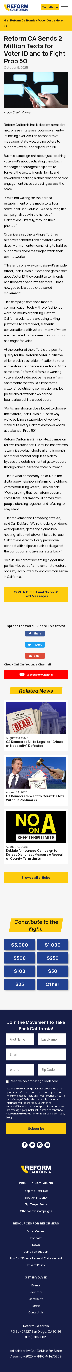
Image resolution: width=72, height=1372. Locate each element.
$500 (19, 958)
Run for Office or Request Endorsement (36, 1258)
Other (52, 984)
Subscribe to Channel (36, 674)
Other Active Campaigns (36, 1211)
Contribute (50, 7)
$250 (53, 958)
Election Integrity (36, 1197)
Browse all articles (36, 877)
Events (36, 1285)
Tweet (35, 644)
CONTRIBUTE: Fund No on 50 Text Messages (36, 594)
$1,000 (53, 944)
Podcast (36, 1238)
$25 (19, 984)
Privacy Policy (36, 1265)
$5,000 (19, 944)
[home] (18, 7)
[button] (64, 7)
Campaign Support (36, 1251)
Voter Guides (36, 1231)
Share (35, 633)
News (36, 1244)
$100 (19, 971)
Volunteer (36, 1292)
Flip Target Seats (36, 1204)
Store (36, 1305)
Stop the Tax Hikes (36, 1190)
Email (35, 655)
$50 (52, 971)
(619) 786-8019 (36, 1337)
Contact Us (36, 1312)
